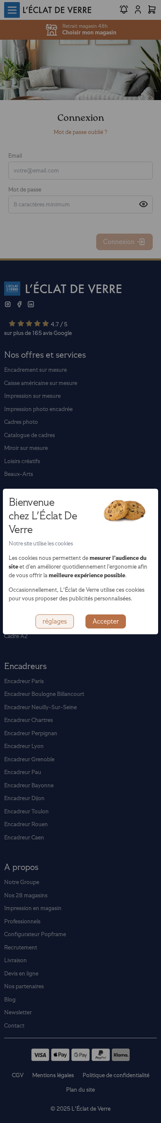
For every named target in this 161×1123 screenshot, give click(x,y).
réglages (55, 621)
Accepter (105, 621)
